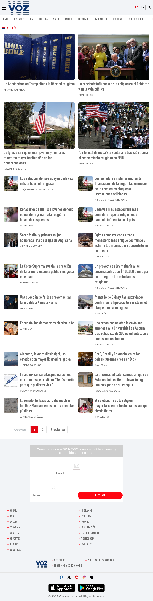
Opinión (14, 544)
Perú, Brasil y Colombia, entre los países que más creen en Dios (117, 357)
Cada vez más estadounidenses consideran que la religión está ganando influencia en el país (116, 215)
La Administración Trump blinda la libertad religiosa (39, 84)
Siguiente (58, 429)
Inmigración (100, 19)
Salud (56, 19)
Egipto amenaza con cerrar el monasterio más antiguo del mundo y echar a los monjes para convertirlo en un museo (121, 243)
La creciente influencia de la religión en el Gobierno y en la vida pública (113, 87)
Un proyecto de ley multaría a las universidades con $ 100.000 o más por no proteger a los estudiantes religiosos (122, 274)
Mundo (69, 19)
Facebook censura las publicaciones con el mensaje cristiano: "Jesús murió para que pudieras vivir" (47, 380)
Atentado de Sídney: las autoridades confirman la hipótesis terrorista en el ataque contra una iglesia (121, 302)
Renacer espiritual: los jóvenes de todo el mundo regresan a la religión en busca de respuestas (46, 215)
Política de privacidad (101, 560)
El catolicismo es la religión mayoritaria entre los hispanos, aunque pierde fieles (121, 406)
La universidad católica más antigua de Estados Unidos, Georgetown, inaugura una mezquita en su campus (121, 380)
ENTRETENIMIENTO (136, 19)
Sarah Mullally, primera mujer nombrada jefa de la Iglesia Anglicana (46, 238)
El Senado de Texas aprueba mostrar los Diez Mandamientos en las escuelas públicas (47, 406)
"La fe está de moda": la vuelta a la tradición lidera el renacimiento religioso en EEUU (113, 156)
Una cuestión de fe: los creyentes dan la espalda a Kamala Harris (45, 300)
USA (31, 19)
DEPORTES (15, 539)
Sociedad (117, 19)
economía (83, 19)
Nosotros (15, 550)
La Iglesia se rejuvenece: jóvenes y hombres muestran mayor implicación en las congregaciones (34, 158)
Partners (86, 544)
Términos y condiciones (68, 566)
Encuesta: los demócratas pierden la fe (47, 323)
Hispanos (19, 19)
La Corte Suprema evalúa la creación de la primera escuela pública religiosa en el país (47, 271)
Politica (43, 19)
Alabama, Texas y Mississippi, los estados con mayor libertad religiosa (45, 357)
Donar (5, 19)
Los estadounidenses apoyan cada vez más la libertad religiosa (46, 181)
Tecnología (87, 539)
